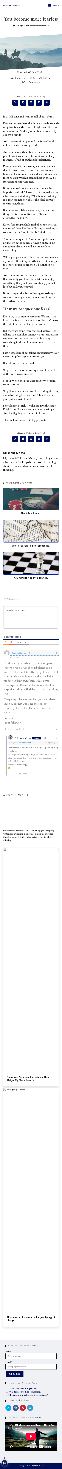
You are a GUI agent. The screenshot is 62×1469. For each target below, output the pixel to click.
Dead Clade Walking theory (22, 1388)
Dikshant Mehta (11, 5)
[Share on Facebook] (16, 1408)
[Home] (14, 25)
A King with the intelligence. (31, 578)
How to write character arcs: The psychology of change (31, 1319)
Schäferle (29, 72)
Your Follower (24, 742)
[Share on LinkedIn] (30, 1408)
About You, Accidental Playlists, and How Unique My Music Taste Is (28, 1079)
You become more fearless (37, 25)
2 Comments (33, 82)
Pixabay (41, 72)
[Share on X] (8, 1408)
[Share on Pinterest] (23, 1408)
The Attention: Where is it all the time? (28, 1395)
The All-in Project (31, 513)
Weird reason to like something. (31, 545)
